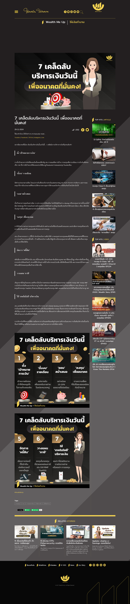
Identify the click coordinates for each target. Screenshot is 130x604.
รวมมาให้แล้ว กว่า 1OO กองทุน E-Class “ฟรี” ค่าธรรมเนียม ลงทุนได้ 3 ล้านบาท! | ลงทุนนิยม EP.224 (103, 263)
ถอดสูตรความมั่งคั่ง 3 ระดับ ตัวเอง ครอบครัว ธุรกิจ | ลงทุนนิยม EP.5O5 (103, 315)
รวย (23, 504)
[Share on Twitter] (87, 130)
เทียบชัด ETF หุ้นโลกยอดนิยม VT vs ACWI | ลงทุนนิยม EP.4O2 (104, 341)
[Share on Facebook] (83, 130)
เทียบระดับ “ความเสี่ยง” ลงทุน (104, 232)
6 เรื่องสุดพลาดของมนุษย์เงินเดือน (104, 210)
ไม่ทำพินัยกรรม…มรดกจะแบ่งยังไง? (104, 163)
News (72, 565)
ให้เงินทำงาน (47, 504)
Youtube (17, 137)
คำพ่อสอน (53, 565)
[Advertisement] (65, 39)
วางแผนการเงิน (30, 504)
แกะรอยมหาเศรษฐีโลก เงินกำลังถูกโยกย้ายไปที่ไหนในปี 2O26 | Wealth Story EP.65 (103, 289)
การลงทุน (18, 504)
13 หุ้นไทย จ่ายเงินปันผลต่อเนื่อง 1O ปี (104, 140)
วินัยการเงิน (38, 504)
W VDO (63, 565)
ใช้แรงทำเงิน (30, 565)
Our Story (81, 565)
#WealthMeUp (19, 492)
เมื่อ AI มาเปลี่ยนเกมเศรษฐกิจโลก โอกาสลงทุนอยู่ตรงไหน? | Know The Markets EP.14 (104, 367)
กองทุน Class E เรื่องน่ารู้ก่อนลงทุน (103, 187)
